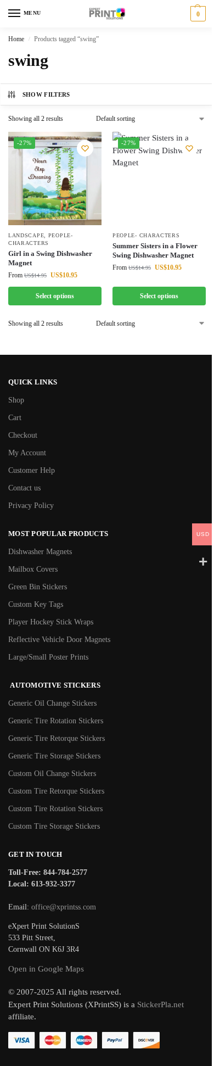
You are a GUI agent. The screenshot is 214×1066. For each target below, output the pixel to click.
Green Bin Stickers (37, 587)
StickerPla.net (160, 1004)
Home (16, 39)
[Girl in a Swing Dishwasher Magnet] (55, 178)
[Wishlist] (85, 148)
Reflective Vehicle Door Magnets (59, 639)
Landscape (26, 235)
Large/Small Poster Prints (48, 657)
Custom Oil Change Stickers (52, 773)
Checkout (22, 435)
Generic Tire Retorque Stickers (56, 738)
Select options (55, 296)
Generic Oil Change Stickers (52, 703)
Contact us (24, 488)
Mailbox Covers (33, 569)
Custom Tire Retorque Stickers (56, 791)
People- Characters (146, 235)
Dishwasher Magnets (40, 552)
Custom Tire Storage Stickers (54, 826)
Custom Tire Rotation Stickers (55, 809)
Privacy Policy (31, 505)
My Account (27, 453)
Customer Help (31, 470)
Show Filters (46, 94)
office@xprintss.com (63, 907)
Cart (14, 418)
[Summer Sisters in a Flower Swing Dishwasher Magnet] (159, 178)
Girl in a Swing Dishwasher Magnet (50, 258)
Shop (16, 400)
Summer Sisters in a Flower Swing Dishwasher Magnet (155, 250)
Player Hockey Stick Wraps (50, 622)
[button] (197, 13)
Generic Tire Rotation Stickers (55, 721)
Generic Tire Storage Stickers (54, 756)
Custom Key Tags (35, 604)
